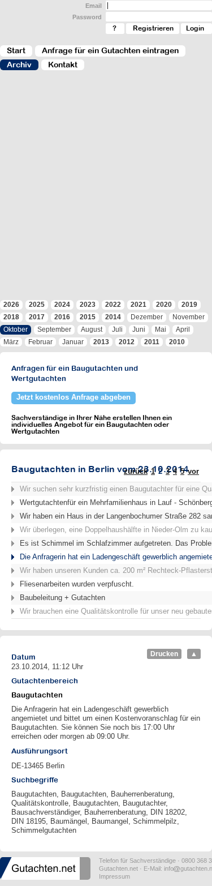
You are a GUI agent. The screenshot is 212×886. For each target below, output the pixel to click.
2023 (88, 305)
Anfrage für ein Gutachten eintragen (110, 50)
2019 (189, 305)
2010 (177, 342)
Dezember (147, 317)
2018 (11, 317)
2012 (127, 342)
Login (195, 28)
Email (93, 5)
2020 (164, 305)
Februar (40, 342)
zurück (136, 471)
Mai (160, 329)
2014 (113, 317)
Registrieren (153, 28)
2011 (151, 342)
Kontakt (62, 64)
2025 (37, 305)
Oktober (15, 329)
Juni (138, 329)
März (11, 342)
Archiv (19, 64)
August (91, 329)
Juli (117, 329)
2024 (62, 305)
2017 (37, 317)
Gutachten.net (118, 868)
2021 (138, 305)
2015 (88, 317)
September (54, 329)
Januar (73, 342)
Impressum (114, 876)
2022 (113, 305)
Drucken (164, 654)
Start (16, 50)
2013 (101, 342)
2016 (62, 317)
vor (193, 471)
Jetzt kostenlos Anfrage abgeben (73, 397)
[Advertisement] (106, 190)
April (183, 329)
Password (87, 17)
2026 (11, 305)
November (188, 317)
